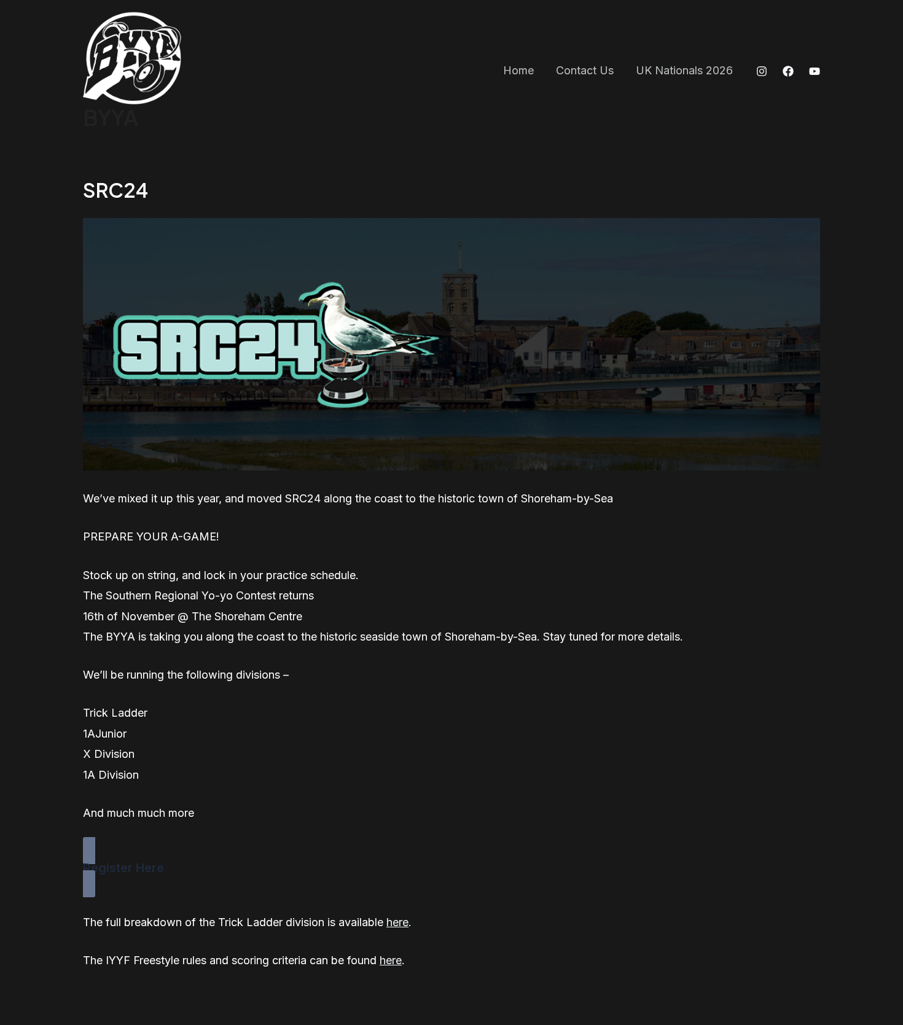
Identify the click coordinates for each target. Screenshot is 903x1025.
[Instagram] (761, 71)
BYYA (110, 117)
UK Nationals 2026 (684, 70)
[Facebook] (788, 71)
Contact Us (585, 70)
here (397, 922)
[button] (451, 867)
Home (518, 70)
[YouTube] (814, 71)
